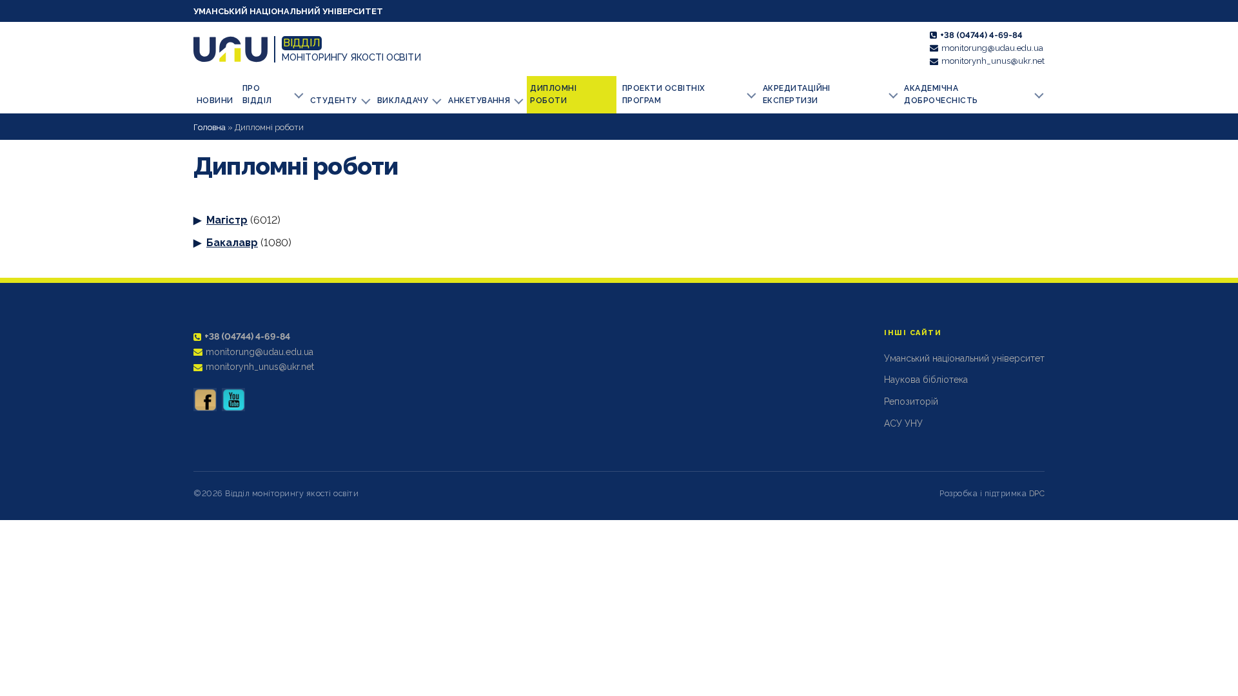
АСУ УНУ (903, 423)
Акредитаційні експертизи (796, 94)
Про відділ (257, 94)
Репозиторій (911, 401)
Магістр (227, 220)
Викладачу (402, 100)
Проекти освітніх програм (663, 94)
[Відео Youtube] (233, 399)
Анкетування (479, 100)
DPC (1037, 493)
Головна (209, 127)
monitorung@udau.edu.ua (992, 48)
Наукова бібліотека (926, 379)
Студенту (333, 100)
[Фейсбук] (205, 399)
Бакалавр (232, 243)
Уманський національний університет (288, 11)
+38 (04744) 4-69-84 (981, 35)
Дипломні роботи (553, 94)
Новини (215, 100)
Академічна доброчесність (941, 94)
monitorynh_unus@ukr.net (993, 61)
